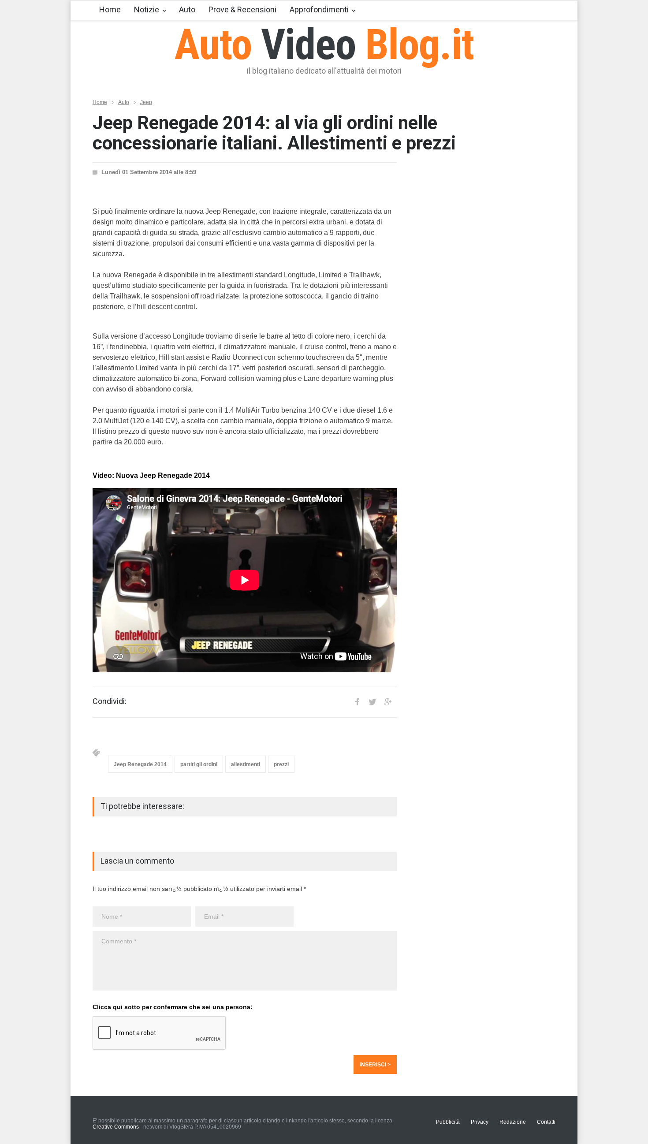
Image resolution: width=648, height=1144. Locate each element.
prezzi (281, 764)
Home (110, 9)
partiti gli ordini (198, 764)
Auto (187, 9)
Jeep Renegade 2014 (140, 764)
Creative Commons (116, 1127)
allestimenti (245, 764)
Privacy (479, 1122)
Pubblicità (448, 1122)
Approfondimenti (319, 9)
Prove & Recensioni (242, 9)
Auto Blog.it (324, 44)
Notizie (146, 9)
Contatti (546, 1122)
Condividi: (110, 701)
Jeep (146, 102)
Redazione (512, 1122)
